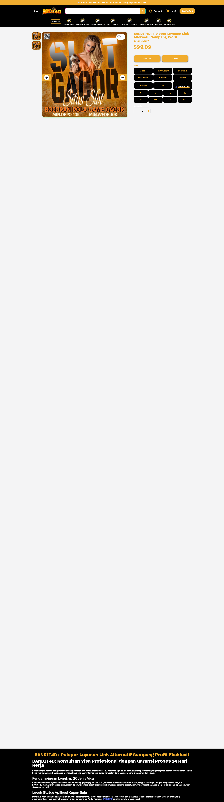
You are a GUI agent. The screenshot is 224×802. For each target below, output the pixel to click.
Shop (36, 11)
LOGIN (175, 58)
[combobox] (102, 11)
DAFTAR (147, 58)
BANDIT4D (108, 799)
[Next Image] (122, 77)
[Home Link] (52, 11)
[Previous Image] (46, 77)
